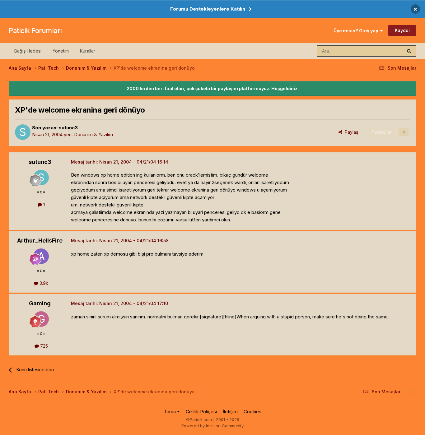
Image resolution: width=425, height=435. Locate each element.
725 (43, 346)
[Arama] (409, 51)
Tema (170, 411)
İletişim (230, 411)
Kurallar (87, 50)
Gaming (40, 303)
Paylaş (350, 132)
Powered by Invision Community (212, 425)
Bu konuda (384, 51)
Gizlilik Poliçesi (201, 411)
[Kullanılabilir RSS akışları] (410, 391)
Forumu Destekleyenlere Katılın (207, 9)
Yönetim (61, 50)
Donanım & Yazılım (93, 134)
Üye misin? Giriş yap (357, 30)
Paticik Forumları (35, 30)
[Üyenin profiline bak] (22, 132)
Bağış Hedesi (27, 50)
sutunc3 (68, 128)
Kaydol (402, 30)
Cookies (252, 411)
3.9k (43, 283)
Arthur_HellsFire (40, 240)
